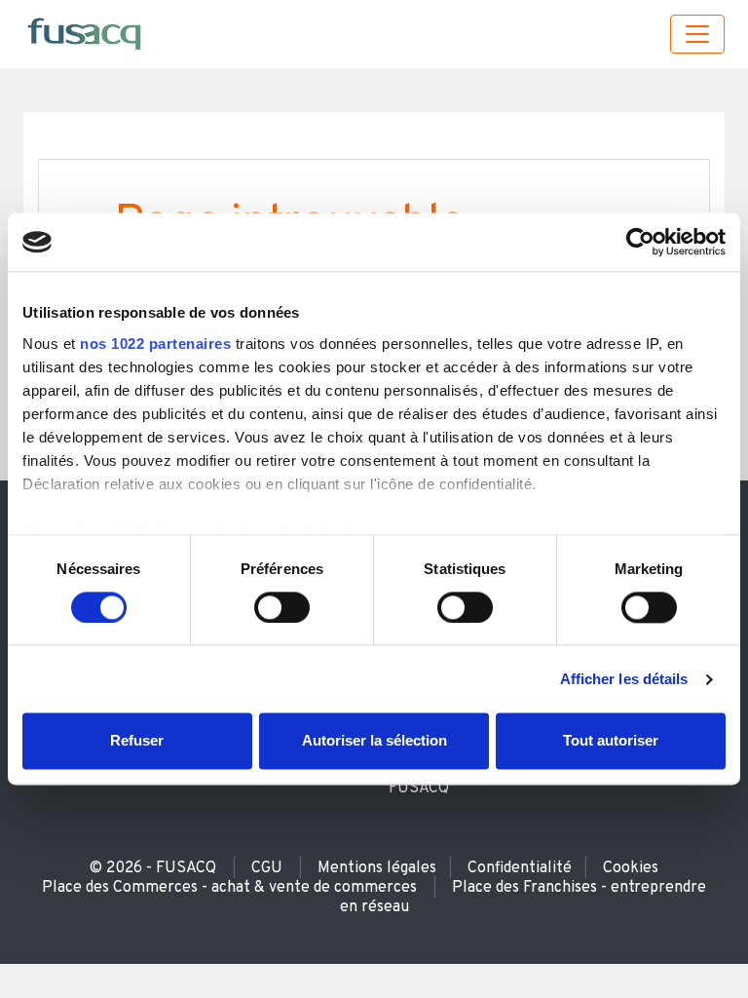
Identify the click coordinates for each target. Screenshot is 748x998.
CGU (266, 868)
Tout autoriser (610, 741)
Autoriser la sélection (374, 741)
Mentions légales (377, 868)
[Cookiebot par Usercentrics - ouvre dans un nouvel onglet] (640, 241)
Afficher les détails (624, 679)
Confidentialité (520, 868)
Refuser (137, 741)
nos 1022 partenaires (155, 343)
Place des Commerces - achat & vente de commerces (229, 888)
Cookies (630, 868)
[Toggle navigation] (697, 34)
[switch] (282, 607)
